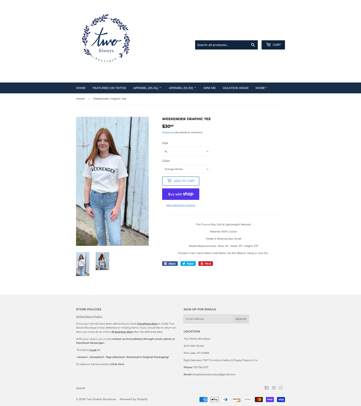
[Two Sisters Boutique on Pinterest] (274, 388)
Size (165, 143)
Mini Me (209, 88)
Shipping (167, 132)
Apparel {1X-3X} (181, 88)
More (260, 88)
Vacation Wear (235, 88)
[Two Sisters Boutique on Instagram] (281, 388)
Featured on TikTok (109, 88)
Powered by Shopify (133, 399)
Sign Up (241, 319)
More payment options (180, 205)
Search (80, 388)
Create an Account (275, 35)
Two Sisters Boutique (101, 399)
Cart (276, 45)
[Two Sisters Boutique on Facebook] (266, 388)
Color (166, 161)
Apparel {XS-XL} (146, 88)
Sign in (255, 35)
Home (80, 88)
